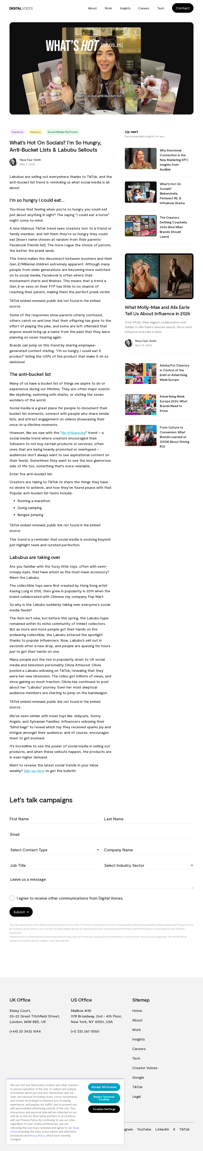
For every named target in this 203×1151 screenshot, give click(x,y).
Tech (160, 8)
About (92, 8)
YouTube (144, 1129)
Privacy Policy (37, 1135)
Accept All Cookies (104, 1087)
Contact (183, 8)
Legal (136, 1096)
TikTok (137, 1087)
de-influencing (74, 432)
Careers (143, 8)
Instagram (125, 1129)
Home (137, 1010)
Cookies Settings (104, 1109)
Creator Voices (145, 1068)
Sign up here (34, 770)
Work (108, 8)
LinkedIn (162, 1129)
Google (138, 1077)
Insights (125, 8)
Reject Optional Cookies (104, 1098)
